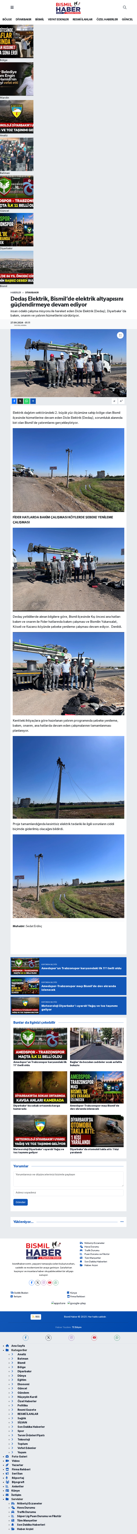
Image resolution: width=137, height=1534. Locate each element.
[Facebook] (31, 1282)
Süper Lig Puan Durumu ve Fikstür (39, 1516)
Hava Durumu (92, 1247)
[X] (37, 1282)
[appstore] (59, 1303)
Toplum (22, 1443)
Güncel (22, 1388)
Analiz (21, 1354)
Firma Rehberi (77, 1296)
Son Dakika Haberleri (96, 1261)
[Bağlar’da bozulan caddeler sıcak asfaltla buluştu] (97, 1043)
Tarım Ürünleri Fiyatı (31, 1435)
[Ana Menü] (12, 7)
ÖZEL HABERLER (107, 19)
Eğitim (21, 1379)
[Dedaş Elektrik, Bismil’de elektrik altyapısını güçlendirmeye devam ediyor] (69, 363)
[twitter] (48, 1338)
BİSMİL (39, 19)
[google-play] (77, 1303)
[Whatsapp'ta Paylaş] (27, 401)
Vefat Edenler (26, 1448)
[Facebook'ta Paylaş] (14, 401)
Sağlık (21, 1418)
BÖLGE (7, 19)
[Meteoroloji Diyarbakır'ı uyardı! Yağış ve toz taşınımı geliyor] (40, 1131)
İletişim (17, 1296)
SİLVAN (22, 1422)
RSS (37, 1317)
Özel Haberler (27, 1401)
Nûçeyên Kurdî (27, 1397)
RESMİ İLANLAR (83, 19)
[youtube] (94, 1338)
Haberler (16, 292)
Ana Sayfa (18, 1345)
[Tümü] (122, 1221)
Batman (22, 1358)
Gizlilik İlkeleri (21, 1293)
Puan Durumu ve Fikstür (97, 1254)
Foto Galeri (19, 1456)
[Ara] (124, 8)
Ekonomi (23, 1384)
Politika (22, 1405)
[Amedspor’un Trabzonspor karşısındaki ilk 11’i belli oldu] (40, 1043)
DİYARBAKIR (23, 19)
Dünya (21, 1375)
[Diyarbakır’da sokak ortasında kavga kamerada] (40, 1087)
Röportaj (17, 1478)
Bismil (21, 1362)
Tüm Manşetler (93, 1258)
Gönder (21, 1202)
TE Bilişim (77, 1327)
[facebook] (26, 1338)
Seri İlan (17, 1473)
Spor (20, 1431)
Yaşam (21, 1452)
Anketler (17, 1486)
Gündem (23, 1392)
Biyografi (17, 1482)
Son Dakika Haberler (31, 1426)
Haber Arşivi (91, 1265)
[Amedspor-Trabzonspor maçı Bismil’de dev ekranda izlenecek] (97, 1087)
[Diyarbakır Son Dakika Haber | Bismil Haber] (68, 7)
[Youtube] (49, 1282)
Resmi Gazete (26, 1409)
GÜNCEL (127, 19)
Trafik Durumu (92, 1250)
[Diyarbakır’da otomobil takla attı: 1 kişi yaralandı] (97, 1131)
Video (15, 1460)
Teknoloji (23, 1439)
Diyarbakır (32, 292)
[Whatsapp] (55, 1282)
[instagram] (71, 1338)
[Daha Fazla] (33, 401)
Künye (73, 1293)
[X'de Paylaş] (20, 401)
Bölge (21, 1367)
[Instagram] (43, 1282)
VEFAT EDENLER (58, 19)
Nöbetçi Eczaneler (95, 1243)
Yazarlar (17, 1465)
